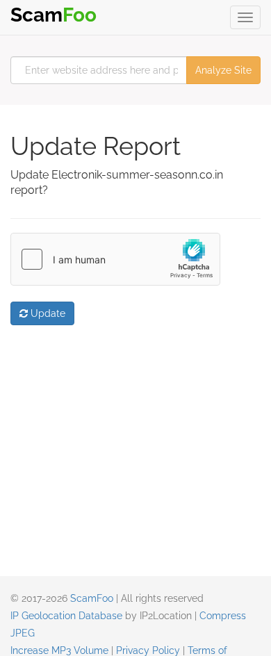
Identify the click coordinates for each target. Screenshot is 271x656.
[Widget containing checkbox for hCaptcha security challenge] (115, 259)
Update (46, 313)
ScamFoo (91, 598)
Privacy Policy (148, 650)
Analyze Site (223, 70)
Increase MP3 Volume (59, 650)
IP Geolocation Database (66, 615)
